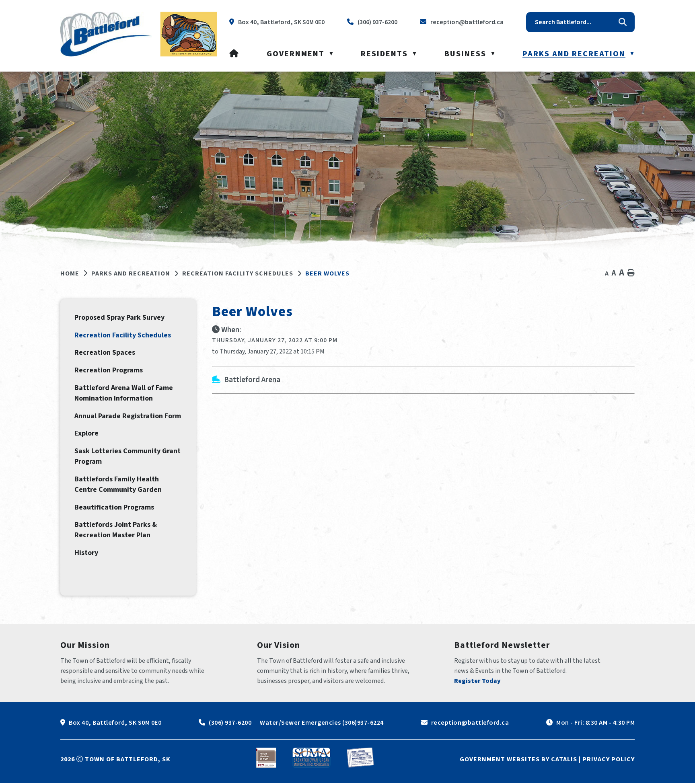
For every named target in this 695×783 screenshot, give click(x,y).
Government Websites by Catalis (518, 759)
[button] (623, 22)
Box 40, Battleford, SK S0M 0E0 (115, 722)
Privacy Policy (608, 759)
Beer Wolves (327, 273)
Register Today (477, 680)
